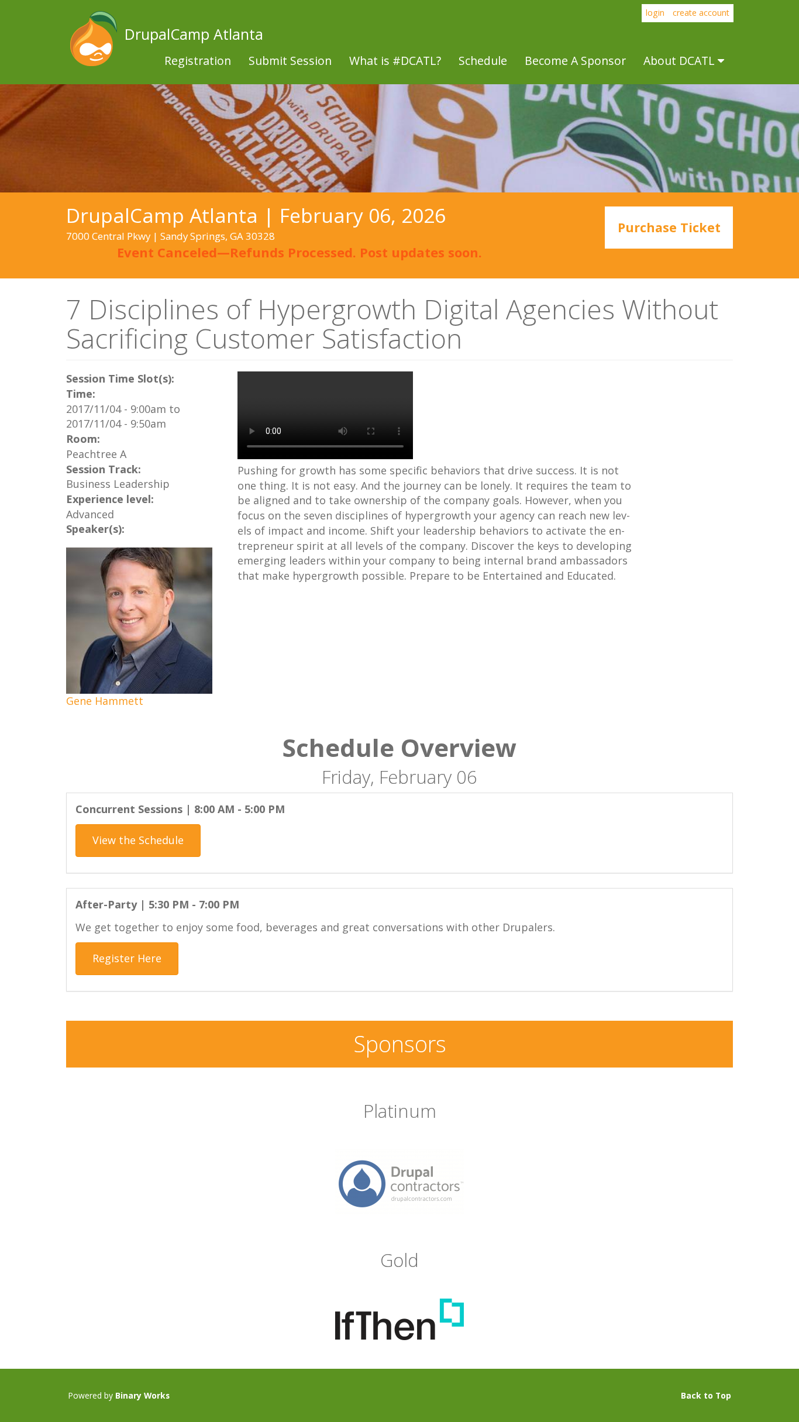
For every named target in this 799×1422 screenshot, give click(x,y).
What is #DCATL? (395, 60)
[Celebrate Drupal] (399, 1180)
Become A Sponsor (575, 60)
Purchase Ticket (669, 227)
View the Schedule (138, 840)
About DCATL (680, 60)
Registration (197, 60)
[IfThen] (399, 1318)
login (655, 12)
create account (701, 12)
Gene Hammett (104, 701)
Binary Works (142, 1395)
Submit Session (290, 60)
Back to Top (706, 1395)
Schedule (483, 60)
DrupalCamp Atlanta (92, 38)
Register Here (126, 958)
